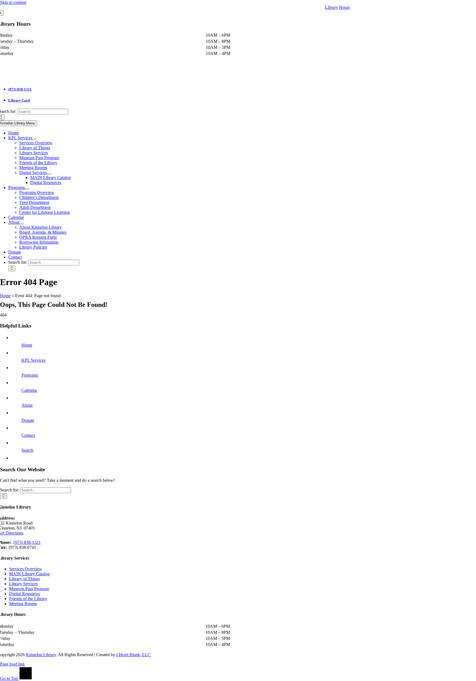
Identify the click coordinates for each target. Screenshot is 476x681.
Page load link (12, 664)
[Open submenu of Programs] (27, 189)
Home (5, 295)
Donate (27, 420)
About (27, 405)
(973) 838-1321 (20, 89)
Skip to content (13, 2)
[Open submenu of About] (21, 224)
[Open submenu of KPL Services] (34, 139)
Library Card (19, 100)
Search (27, 450)
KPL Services (33, 360)
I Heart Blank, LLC (133, 654)
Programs (29, 375)
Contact (28, 435)
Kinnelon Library (41, 654)
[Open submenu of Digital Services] (49, 174)
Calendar (29, 390)
